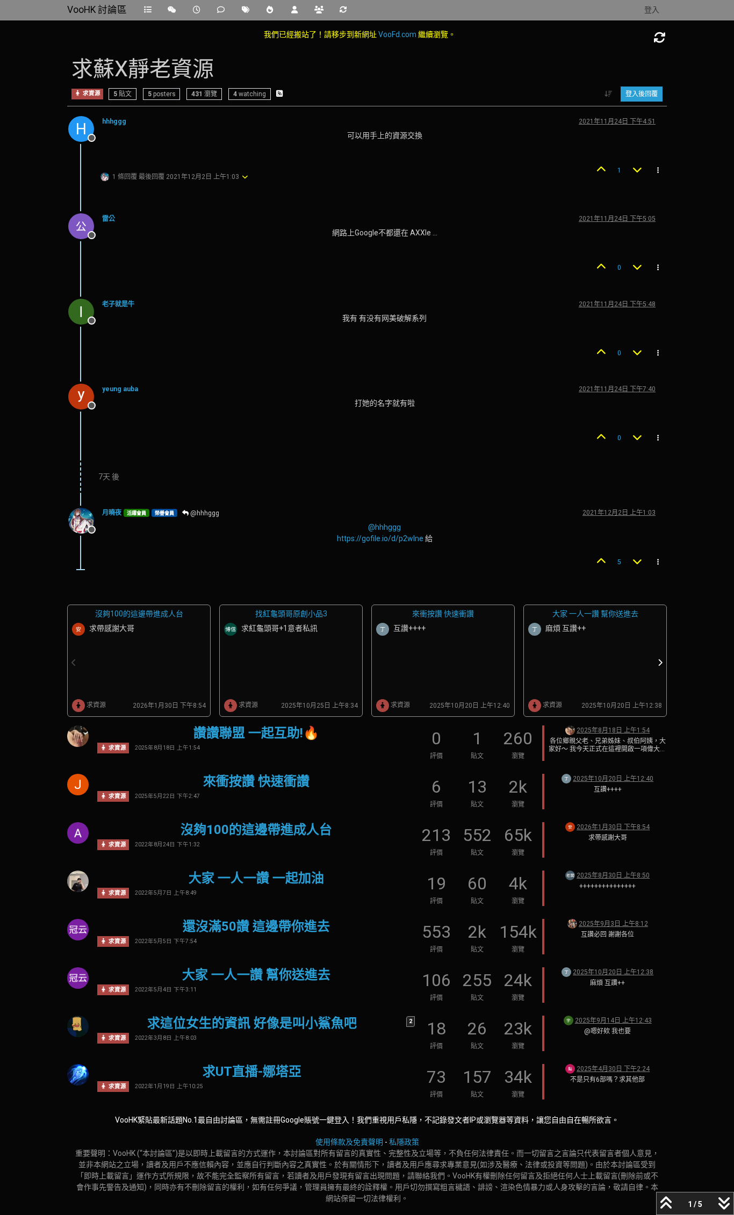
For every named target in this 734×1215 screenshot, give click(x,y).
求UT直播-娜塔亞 (252, 1071)
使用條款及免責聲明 (349, 1142)
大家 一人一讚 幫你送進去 (595, 613)
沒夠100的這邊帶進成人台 (139, 613)
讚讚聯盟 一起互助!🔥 (256, 732)
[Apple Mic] (78, 833)
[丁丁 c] (566, 778)
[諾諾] (78, 736)
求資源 (90, 93)
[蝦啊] (570, 875)
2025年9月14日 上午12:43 (613, 1020)
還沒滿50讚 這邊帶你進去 (256, 926)
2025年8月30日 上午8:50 (613, 875)
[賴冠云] (78, 929)
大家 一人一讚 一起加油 (256, 878)
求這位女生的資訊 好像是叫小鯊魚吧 (252, 1023)
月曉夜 (111, 512)
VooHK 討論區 (97, 9)
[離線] (85, 225)
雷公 (108, 218)
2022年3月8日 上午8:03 (166, 1037)
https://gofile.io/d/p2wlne (380, 538)
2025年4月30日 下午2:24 (613, 1069)
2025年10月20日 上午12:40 (613, 778)
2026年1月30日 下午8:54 (613, 827)
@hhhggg (204, 513)
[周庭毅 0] (78, 1026)
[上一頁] (74, 663)
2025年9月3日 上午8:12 (613, 924)
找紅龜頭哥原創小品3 (291, 613)
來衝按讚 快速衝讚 (443, 613)
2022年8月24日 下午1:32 (167, 844)
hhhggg (114, 121)
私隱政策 (404, 1142)
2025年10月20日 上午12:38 (613, 972)
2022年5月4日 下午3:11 (166, 989)
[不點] (570, 1068)
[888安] (570, 826)
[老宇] (568, 1020)
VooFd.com (397, 34)
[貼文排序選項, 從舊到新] (608, 94)
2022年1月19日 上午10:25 (169, 1086)
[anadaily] (78, 1074)
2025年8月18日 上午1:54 (167, 747)
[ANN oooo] (572, 923)
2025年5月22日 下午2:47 (167, 796)
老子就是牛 (118, 304)
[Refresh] (659, 38)
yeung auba (120, 389)
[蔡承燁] (78, 881)
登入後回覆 (641, 94)
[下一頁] (660, 663)
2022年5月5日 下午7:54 (166, 941)
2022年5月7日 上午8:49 (166, 892)
